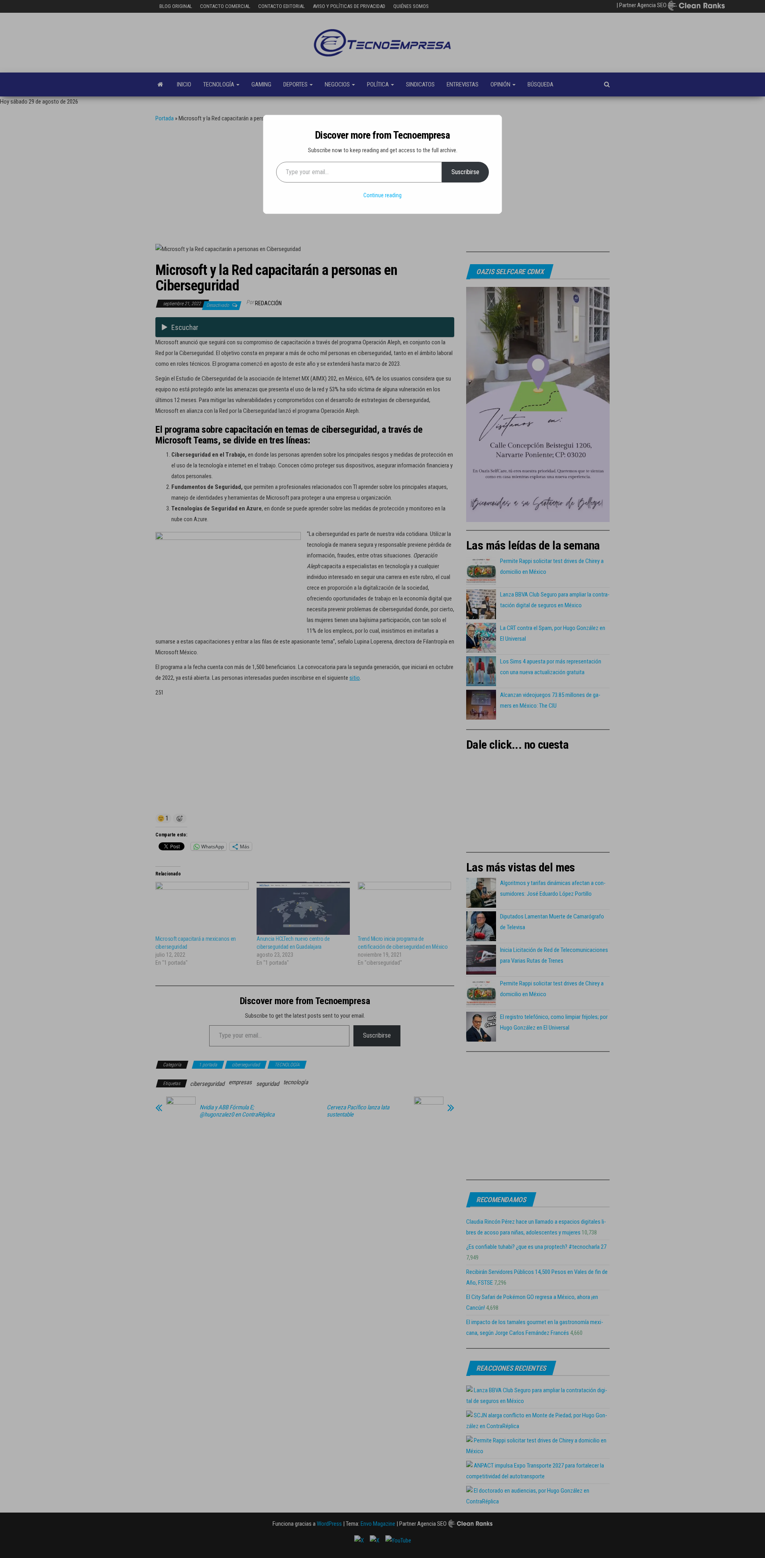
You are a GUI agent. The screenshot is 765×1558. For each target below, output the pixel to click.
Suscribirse (465, 172)
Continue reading (382, 195)
